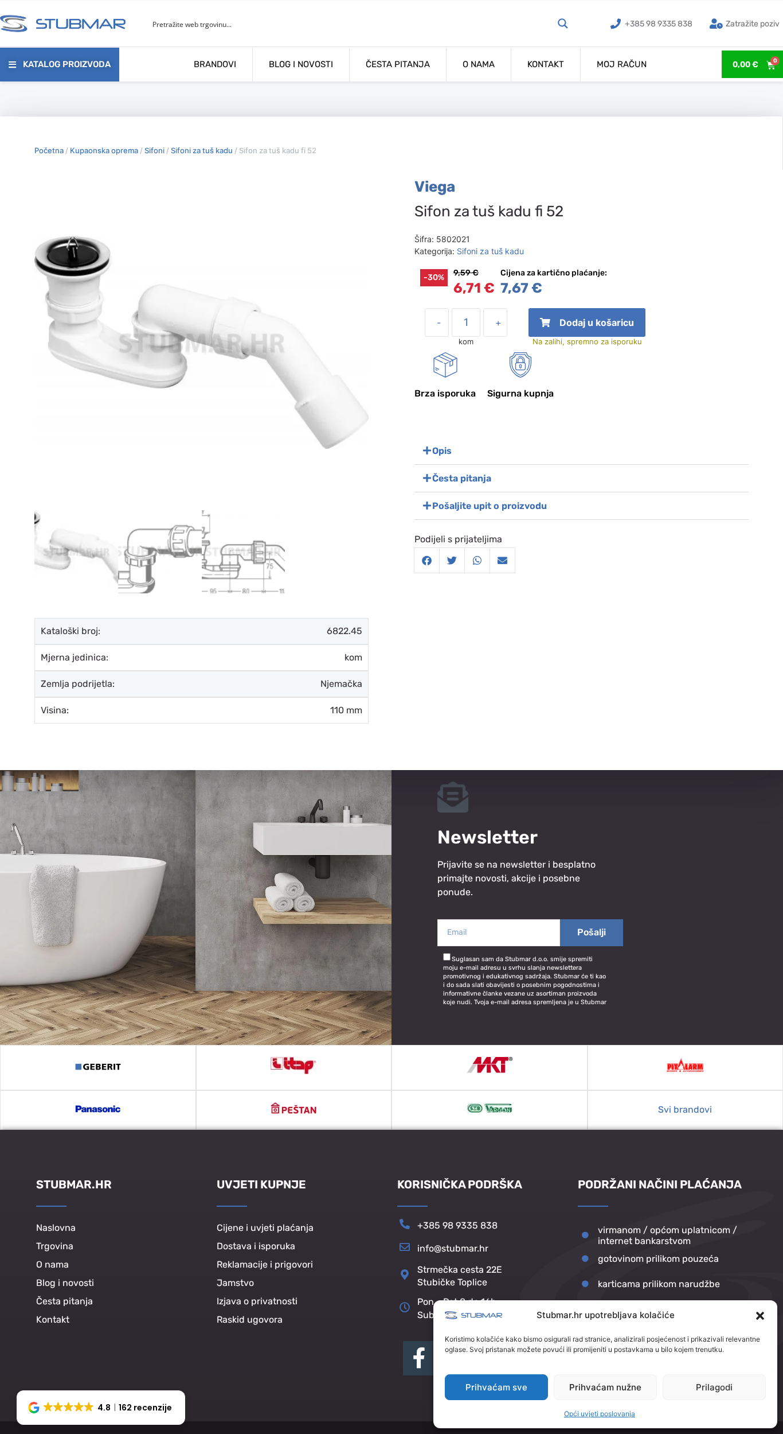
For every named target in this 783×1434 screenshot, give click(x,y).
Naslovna (56, 1227)
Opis (442, 450)
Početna (49, 150)
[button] (760, 1316)
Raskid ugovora (250, 1319)
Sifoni (154, 150)
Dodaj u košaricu (587, 327)
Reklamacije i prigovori (265, 1264)
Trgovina (54, 1246)
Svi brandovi (685, 1109)
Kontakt (545, 64)
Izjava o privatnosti (257, 1301)
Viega (434, 187)
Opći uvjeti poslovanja (599, 1413)
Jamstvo (235, 1282)
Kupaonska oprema (104, 150)
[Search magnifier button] (563, 23)
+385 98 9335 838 (457, 1225)
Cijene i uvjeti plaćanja (265, 1227)
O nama (479, 64)
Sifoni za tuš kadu (202, 150)
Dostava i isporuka (256, 1246)
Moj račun (622, 64)
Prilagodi (714, 1387)
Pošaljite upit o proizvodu (489, 505)
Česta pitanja (398, 64)
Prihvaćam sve (496, 1387)
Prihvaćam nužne (605, 1387)
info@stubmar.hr (452, 1248)
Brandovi (215, 64)
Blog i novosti (301, 64)
